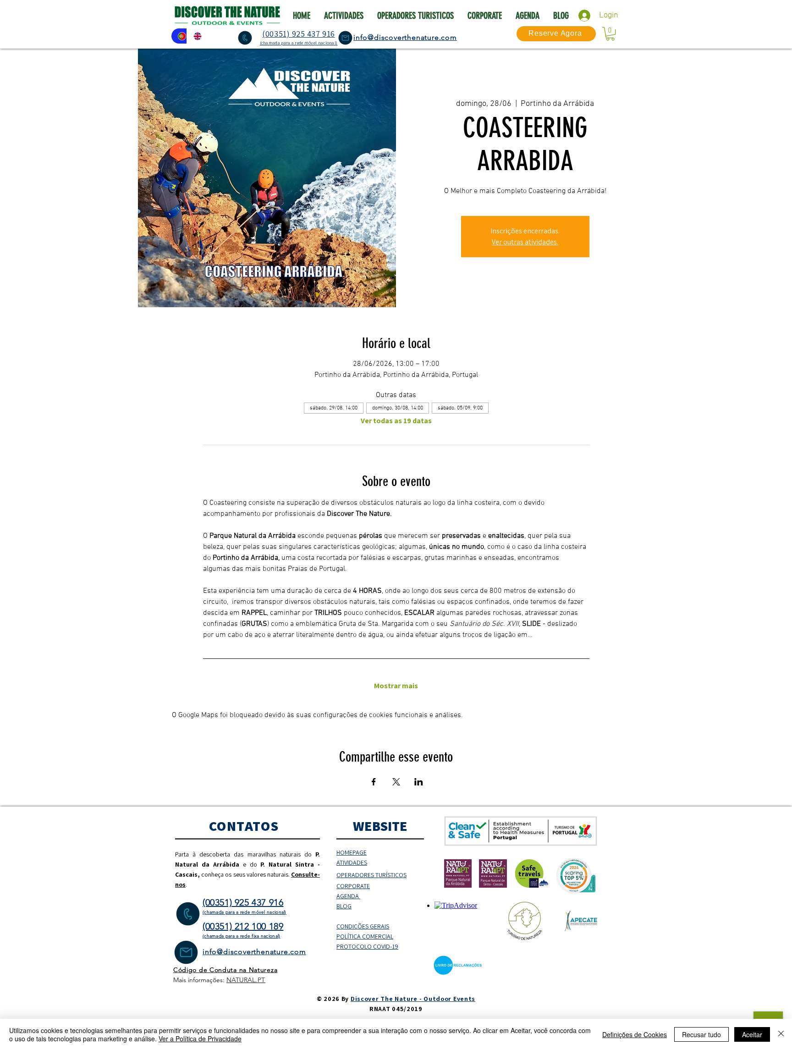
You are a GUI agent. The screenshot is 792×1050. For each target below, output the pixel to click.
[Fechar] (781, 1034)
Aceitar (752, 1034)
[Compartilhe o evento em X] (396, 781)
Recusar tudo (701, 1034)
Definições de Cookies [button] (634, 1034)
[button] (610, 33)
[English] (194, 36)
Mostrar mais (396, 686)
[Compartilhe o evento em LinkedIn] (418, 781)
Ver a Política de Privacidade (200, 1038)
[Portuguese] (179, 36)
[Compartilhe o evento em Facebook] (373, 781)
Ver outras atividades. (525, 242)
